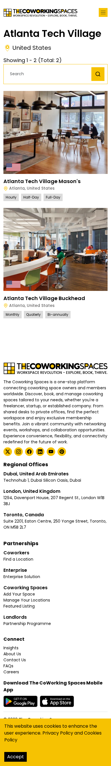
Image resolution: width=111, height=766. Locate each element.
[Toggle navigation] (103, 12)
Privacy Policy (57, 733)
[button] (49, 74)
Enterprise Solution (21, 577)
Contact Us (14, 660)
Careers (11, 672)
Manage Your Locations (26, 600)
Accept (15, 756)
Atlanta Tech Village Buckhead (44, 298)
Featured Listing (19, 606)
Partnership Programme (27, 623)
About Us (12, 654)
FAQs (8, 666)
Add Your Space (19, 594)
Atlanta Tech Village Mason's (42, 181)
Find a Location (18, 559)
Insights (10, 648)
